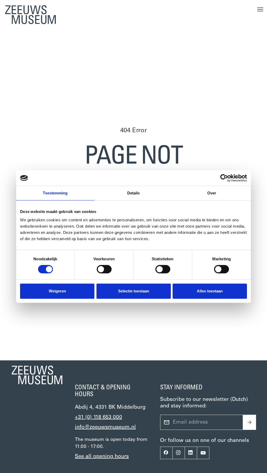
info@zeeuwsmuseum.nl (105, 427)
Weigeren (57, 291)
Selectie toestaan (133, 291)
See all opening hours (102, 456)
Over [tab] (211, 193)
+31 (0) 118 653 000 (98, 417)
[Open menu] (260, 9)
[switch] (104, 269)
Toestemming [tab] (55, 193)
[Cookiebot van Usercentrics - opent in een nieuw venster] (224, 178)
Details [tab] (133, 193)
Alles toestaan (210, 291)
